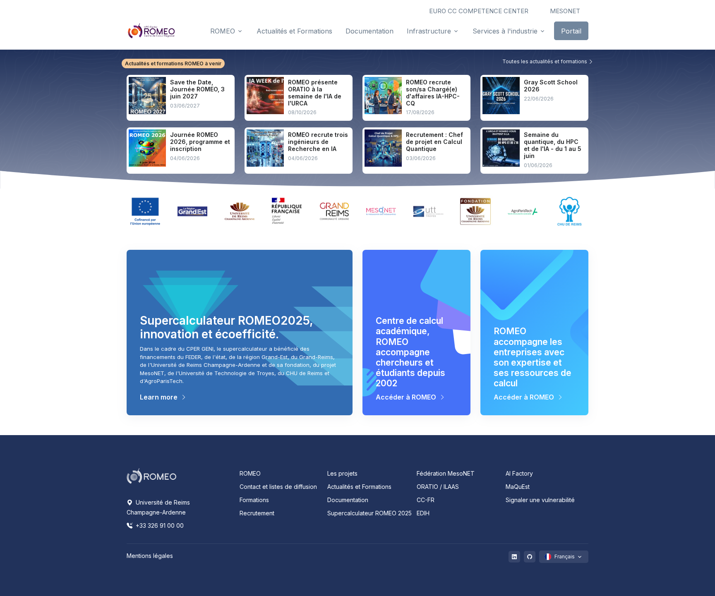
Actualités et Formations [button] (294, 31)
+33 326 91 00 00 (159, 525)
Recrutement (257, 513)
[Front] (151, 30)
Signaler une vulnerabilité (540, 499)
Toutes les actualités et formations (545, 61)
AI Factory (519, 473)
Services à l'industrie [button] (505, 31)
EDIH (423, 513)
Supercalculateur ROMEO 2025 (369, 513)
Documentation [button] (369, 31)
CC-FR (425, 499)
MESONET (565, 11)
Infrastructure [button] (429, 31)
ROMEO (250, 473)
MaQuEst (518, 486)
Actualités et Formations (359, 486)
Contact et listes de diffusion (278, 486)
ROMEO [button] (222, 31)
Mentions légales (150, 555)
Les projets (342, 473)
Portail (571, 31)
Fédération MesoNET (446, 473)
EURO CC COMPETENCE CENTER (478, 11)
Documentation (347, 499)
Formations (254, 499)
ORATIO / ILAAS (438, 486)
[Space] (151, 475)
